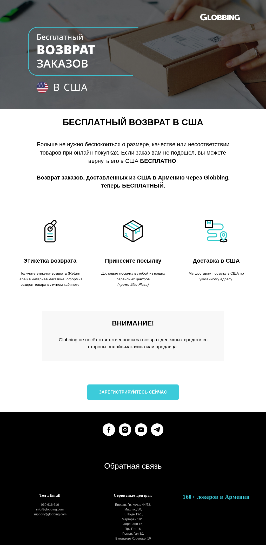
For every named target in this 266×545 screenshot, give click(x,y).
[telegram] (157, 429)
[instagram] (125, 429)
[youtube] (141, 429)
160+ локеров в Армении (216, 497)
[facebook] (109, 429)
